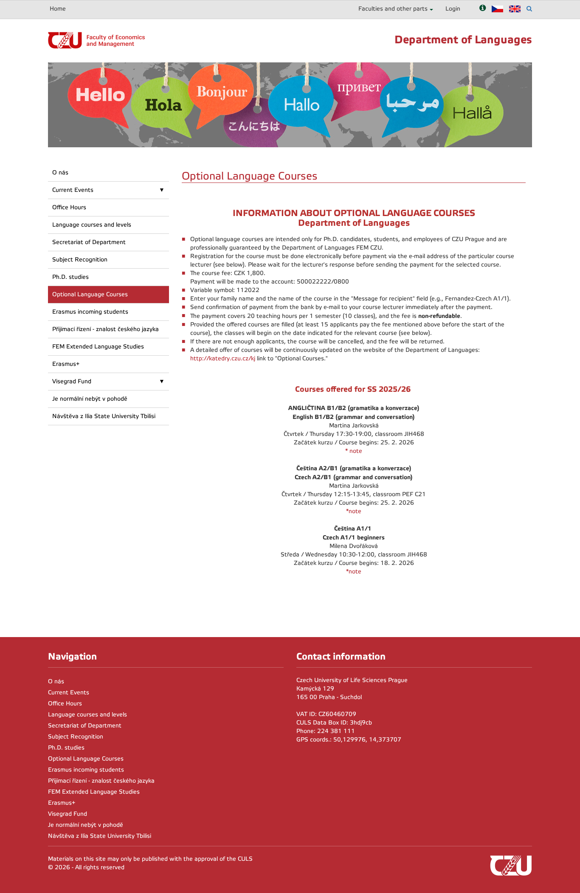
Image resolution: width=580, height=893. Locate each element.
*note (353, 511)
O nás (60, 172)
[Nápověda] (482, 9)
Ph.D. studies (70, 277)
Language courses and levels (91, 225)
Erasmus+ (65, 364)
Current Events (72, 190)
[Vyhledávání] (529, 9)
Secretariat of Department (89, 242)
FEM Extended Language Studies (98, 346)
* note (353, 451)
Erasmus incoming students (90, 312)
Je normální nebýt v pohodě (89, 399)
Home (58, 9)
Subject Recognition (79, 259)
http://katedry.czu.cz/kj (222, 358)
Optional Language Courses (90, 294)
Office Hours (69, 207)
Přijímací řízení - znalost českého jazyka (105, 329)
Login (452, 9)
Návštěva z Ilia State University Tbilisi (103, 416)
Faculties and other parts (393, 9)
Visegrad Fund (71, 381)
